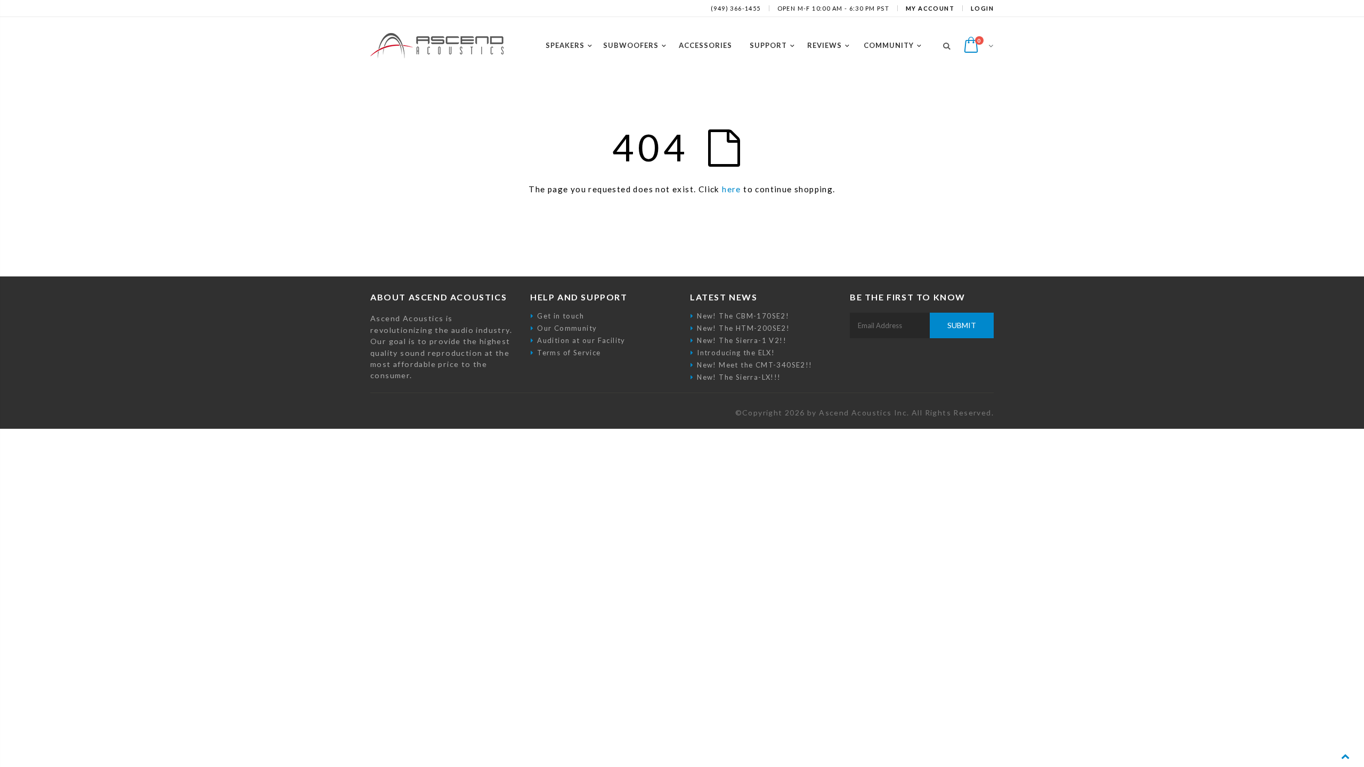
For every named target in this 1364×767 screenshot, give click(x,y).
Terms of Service (568, 352)
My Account (930, 8)
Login (982, 8)
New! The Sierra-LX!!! (739, 377)
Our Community (567, 328)
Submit (961, 325)
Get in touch (560, 316)
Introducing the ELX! (736, 352)
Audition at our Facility (581, 340)
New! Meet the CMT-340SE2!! (754, 365)
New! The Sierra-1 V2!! (741, 340)
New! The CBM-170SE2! (743, 316)
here (731, 189)
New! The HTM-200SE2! (743, 328)
